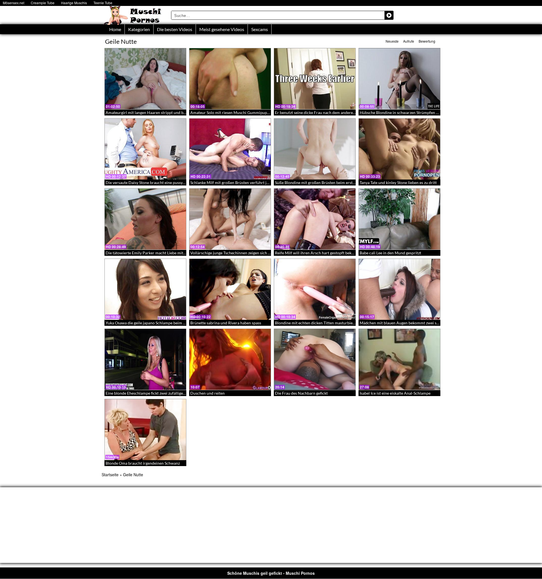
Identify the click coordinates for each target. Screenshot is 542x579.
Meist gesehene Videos (221, 29)
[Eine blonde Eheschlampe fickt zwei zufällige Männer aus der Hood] (145, 359)
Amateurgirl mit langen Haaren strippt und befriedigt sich (156, 112)
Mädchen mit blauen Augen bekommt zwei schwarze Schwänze (414, 322)
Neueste (392, 41)
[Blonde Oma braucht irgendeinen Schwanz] (145, 429)
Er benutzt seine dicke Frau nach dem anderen (315, 112)
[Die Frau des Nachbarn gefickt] (315, 359)
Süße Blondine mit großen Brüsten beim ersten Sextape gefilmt (329, 182)
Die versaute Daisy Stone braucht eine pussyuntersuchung (156, 182)
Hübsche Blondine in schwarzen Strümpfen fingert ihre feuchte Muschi (421, 112)
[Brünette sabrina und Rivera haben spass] (230, 289)
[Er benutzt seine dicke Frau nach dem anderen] (315, 79)
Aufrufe (408, 41)
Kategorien (139, 29)
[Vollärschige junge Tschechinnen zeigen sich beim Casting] (230, 219)
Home (115, 29)
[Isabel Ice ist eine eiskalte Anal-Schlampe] (399, 359)
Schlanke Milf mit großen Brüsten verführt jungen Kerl (238, 182)
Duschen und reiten (207, 393)
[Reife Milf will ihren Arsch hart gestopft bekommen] (315, 219)
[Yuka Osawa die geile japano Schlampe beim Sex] (145, 289)
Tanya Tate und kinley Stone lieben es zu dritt (398, 182)
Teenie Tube (102, 2)
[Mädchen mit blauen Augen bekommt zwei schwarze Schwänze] (399, 289)
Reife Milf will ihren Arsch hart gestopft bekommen (320, 252)
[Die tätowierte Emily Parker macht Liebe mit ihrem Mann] (145, 219)
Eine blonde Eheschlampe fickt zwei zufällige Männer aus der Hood (164, 393)
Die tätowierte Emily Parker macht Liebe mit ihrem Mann (156, 252)
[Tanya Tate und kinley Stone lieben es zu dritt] (399, 149)
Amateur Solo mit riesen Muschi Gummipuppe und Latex (239, 112)
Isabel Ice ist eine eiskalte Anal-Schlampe (395, 393)
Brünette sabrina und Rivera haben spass (225, 322)
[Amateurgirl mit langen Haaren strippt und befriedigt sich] (145, 79)
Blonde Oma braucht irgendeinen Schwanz (143, 463)
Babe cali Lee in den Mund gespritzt (390, 252)
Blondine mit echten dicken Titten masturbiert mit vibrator (326, 322)
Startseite (110, 474)
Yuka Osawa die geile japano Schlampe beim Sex (147, 322)
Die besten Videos (174, 29)
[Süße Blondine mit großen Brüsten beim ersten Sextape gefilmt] (315, 149)
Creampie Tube (42, 2)
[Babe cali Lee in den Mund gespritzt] (399, 219)
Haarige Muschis (74, 2)
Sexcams (259, 29)
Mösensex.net (13, 2)
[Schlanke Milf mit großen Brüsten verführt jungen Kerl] (230, 149)
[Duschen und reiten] (230, 359)
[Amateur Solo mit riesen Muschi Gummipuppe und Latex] (230, 79)
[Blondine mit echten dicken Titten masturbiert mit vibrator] (315, 289)
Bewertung (427, 41)
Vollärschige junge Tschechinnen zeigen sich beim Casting (240, 252)
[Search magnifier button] (389, 15)
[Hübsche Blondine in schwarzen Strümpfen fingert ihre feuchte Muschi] (399, 79)
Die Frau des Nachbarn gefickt (301, 393)
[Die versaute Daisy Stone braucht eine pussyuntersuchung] (145, 149)
